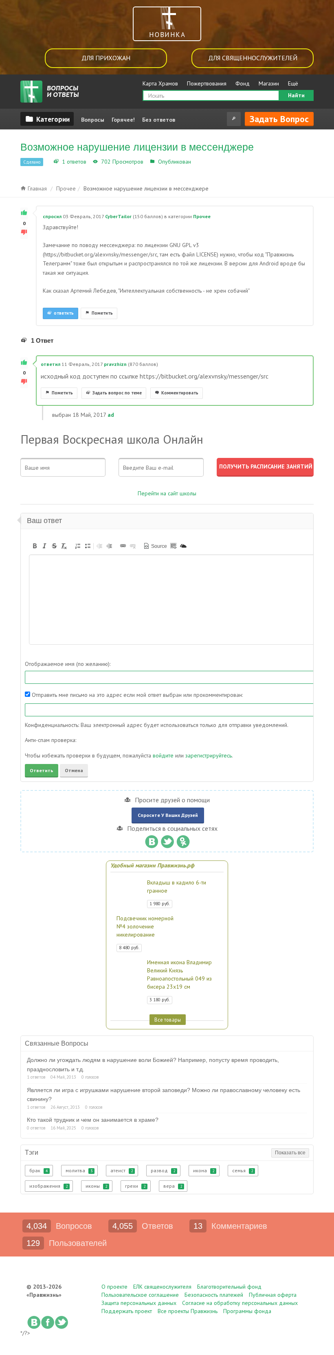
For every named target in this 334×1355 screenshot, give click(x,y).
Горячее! (123, 119)
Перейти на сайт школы (167, 493)
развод (163, 1170)
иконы (96, 1186)
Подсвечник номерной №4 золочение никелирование (145, 926)
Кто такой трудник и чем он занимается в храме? (92, 1119)
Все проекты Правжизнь (188, 1311)
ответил (50, 364)
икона (203, 1170)
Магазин (269, 83)
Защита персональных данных (138, 1303)
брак (38, 1170)
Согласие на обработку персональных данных (240, 1303)
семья (242, 1170)
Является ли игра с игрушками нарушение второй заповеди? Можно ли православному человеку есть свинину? (163, 1094)
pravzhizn (115, 364)
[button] (35, 545)
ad (111, 414)
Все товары (167, 1019)
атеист (121, 1170)
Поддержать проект (126, 1311)
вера (172, 1186)
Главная (36, 188)
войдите (163, 755)
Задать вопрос (279, 119)
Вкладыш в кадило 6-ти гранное (176, 886)
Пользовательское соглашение (140, 1294)
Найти (296, 95)
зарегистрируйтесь (208, 755)
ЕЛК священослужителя (162, 1286)
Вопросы (92, 119)
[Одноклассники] (183, 839)
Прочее (203, 161)
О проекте (114, 1286)
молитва (79, 1170)
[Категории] (47, 119)
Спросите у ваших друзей (168, 815)
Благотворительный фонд (229, 1286)
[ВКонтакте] (151, 839)
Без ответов (158, 119)
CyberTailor (118, 216)
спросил (52, 216)
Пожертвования (206, 83)
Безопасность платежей (214, 1294)
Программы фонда (247, 1311)
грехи (135, 1186)
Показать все (290, 1153)
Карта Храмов (160, 83)
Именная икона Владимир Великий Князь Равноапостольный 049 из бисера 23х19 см (179, 974)
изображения (48, 1186)
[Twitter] (167, 839)
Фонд (242, 83)
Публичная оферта (273, 1294)
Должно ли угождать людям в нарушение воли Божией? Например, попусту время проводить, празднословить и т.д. (153, 1064)
